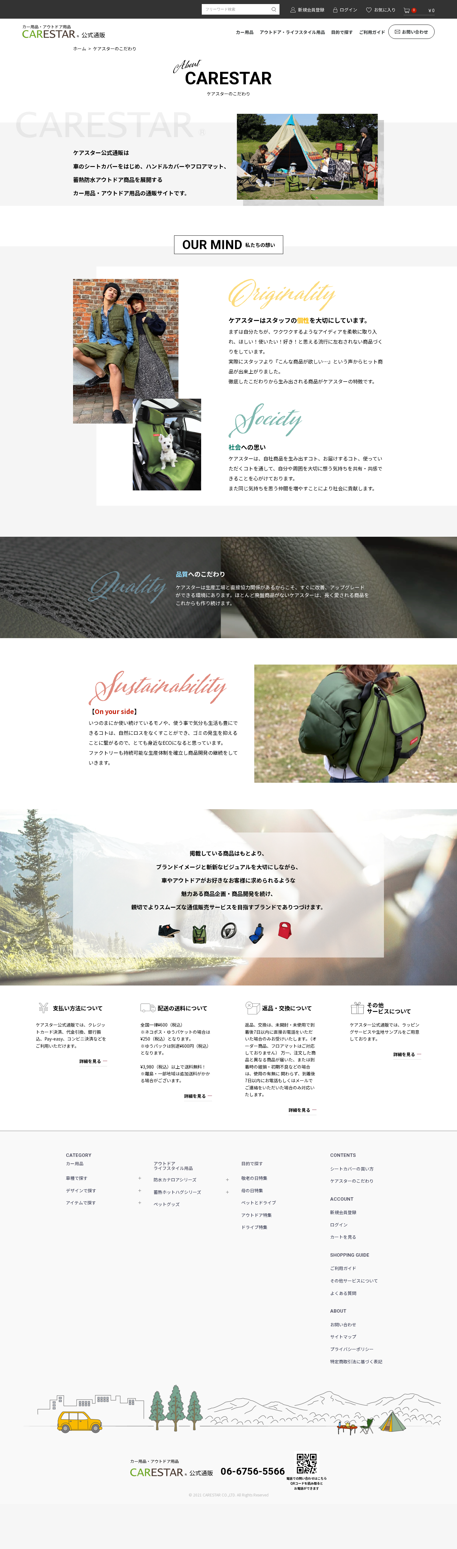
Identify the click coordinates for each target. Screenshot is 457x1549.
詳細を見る (90, 1061)
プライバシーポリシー (352, 1349)
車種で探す (77, 1178)
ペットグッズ (167, 1204)
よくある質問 (343, 1293)
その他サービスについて (354, 1281)
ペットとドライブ (258, 1202)
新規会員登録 (343, 1212)
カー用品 (244, 32)
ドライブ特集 (254, 1227)
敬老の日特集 (254, 1178)
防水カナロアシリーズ (175, 1179)
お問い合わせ (415, 32)
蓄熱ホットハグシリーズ (177, 1192)
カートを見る (343, 1237)
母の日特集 (252, 1190)
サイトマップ (343, 1336)
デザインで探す (81, 1190)
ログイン (339, 1225)
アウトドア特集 (256, 1215)
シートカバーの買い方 (352, 1169)
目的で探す (342, 32)
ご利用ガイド (372, 32)
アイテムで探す (81, 1202)
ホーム (79, 48)
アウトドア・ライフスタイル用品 (292, 32)
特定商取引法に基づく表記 (356, 1361)
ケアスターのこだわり (352, 1181)
